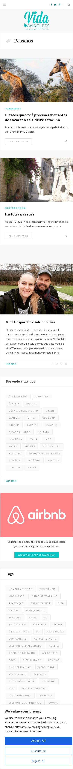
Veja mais (11, 481)
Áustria (14, 403)
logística (45, 695)
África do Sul (18, 396)
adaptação (16, 603)
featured (15, 617)
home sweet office (21, 681)
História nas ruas (19, 214)
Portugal (15, 453)
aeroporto (50, 653)
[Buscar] (68, 4)
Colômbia (48, 417)
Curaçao (33, 425)
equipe (53, 702)
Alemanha (41, 396)
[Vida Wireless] (36, 21)
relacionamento (20, 695)
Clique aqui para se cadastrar (36, 555)
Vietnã (32, 467)
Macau (13, 446)
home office (55, 631)
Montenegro (51, 446)
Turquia (53, 460)
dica (60, 603)
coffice (54, 645)
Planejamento (13, 108)
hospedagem (17, 624)
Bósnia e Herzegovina (24, 410)
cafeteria (39, 624)
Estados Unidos (20, 432)
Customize (38, 751)
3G (46, 617)
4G (38, 631)
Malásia (30, 446)
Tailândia (34, 460)
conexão (54, 660)
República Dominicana (45, 453)
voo (11, 688)
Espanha (51, 425)
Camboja (14, 417)
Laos (48, 439)
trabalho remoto (34, 688)
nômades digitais (21, 589)
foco (12, 660)
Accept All (38, 740)
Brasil (50, 410)
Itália (33, 439)
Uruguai (14, 467)
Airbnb (58, 624)
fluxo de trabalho (44, 596)
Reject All (38, 761)
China (31, 417)
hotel (33, 617)
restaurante (17, 674)
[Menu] (4, 4)
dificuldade (46, 667)
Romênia (14, 460)
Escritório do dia (15, 208)
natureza (40, 674)
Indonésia (15, 439)
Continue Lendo (18, 141)
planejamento (35, 610)
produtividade (19, 631)
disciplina (48, 681)
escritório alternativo (25, 702)
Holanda (44, 432)
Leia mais (11, 364)
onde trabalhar (20, 667)
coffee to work (45, 638)
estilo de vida (41, 603)
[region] (36, 737)
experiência (48, 589)
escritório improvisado (25, 645)
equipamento (18, 638)
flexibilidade (32, 660)
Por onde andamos (20, 381)
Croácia (14, 425)
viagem (13, 610)
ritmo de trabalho (22, 653)
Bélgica (32, 403)
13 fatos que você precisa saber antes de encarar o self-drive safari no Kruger (36, 120)
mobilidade (16, 596)
